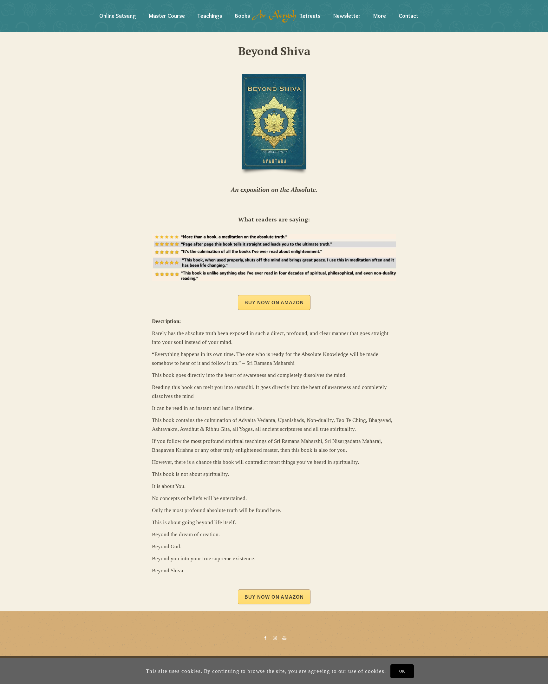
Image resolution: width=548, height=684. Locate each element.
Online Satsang (117, 15)
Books (242, 15)
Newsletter (347, 15)
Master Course (167, 15)
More (379, 15)
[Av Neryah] (274, 16)
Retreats (310, 15)
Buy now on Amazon (274, 302)
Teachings (210, 15)
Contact (408, 15)
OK (402, 671)
